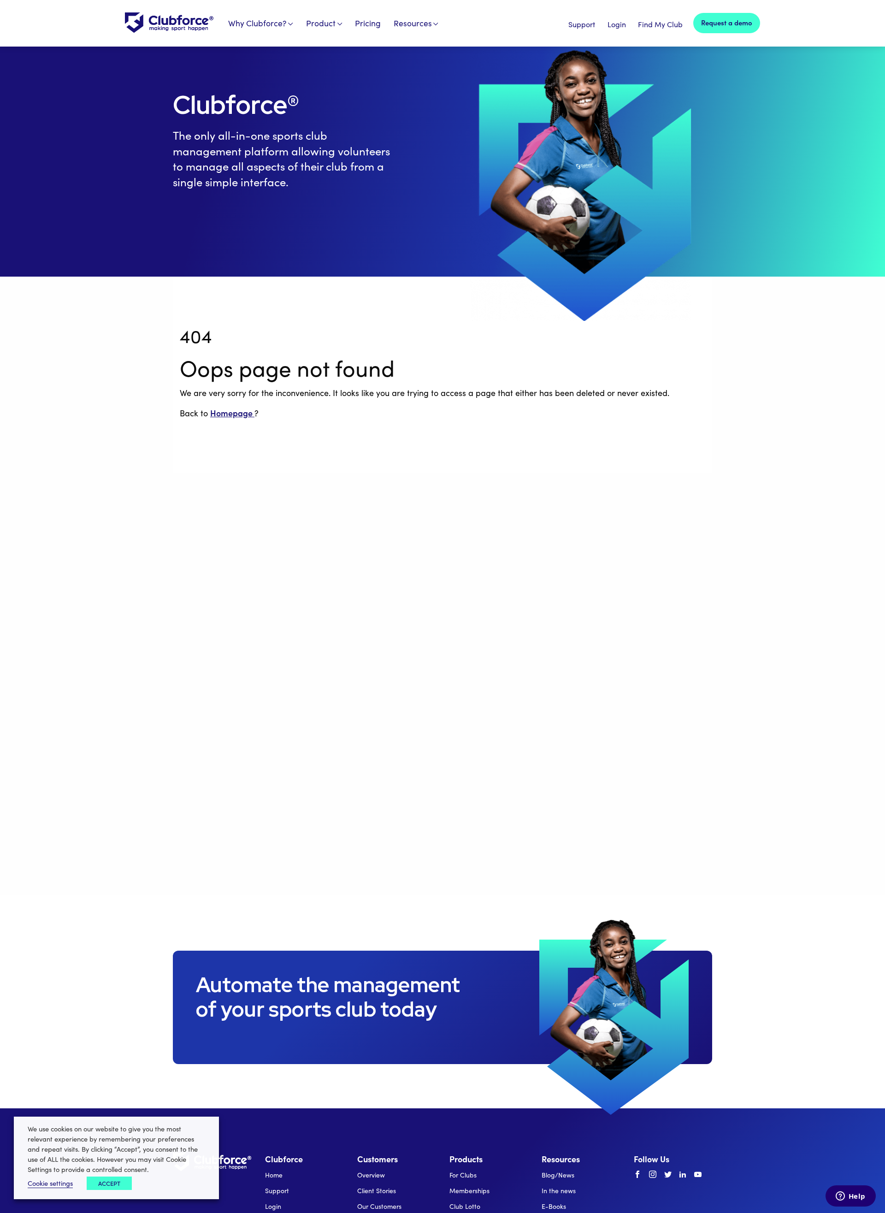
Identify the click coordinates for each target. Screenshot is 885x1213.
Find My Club (660, 24)
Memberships (469, 1190)
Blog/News (558, 1175)
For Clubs (463, 1175)
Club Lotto (464, 1206)
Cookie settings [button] (50, 1183)
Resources (413, 23)
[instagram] (652, 1175)
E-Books (554, 1206)
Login (617, 24)
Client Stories (376, 1190)
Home (274, 1175)
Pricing (368, 23)
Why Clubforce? (257, 23)
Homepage (232, 413)
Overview (371, 1175)
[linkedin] (682, 1175)
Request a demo (726, 22)
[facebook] (637, 1175)
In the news (559, 1190)
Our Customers (379, 1206)
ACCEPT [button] (109, 1183)
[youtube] (698, 1175)
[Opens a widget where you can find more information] (850, 1196)
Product (321, 23)
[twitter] (668, 1175)
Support (581, 24)
